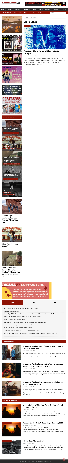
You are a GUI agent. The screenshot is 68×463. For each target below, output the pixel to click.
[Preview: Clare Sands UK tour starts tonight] (45, 37)
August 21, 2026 (12, 133)
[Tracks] (11, 411)
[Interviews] (11, 352)
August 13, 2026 (28, 368)
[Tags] (34, 302)
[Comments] (55, 302)
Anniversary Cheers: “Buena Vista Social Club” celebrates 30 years (22, 330)
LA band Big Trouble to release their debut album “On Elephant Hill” (11, 175)
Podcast (56, 9)
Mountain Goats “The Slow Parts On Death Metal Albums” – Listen (43, 406)
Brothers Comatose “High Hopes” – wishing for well (18, 325)
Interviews (27, 9)
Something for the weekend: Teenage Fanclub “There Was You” (11, 130)
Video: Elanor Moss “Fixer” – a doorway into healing (18, 327)
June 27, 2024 (27, 443)
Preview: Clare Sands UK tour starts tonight (41, 52)
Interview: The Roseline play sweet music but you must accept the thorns (43, 383)
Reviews (9, 9)
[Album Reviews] (11, 429)
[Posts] (12, 302)
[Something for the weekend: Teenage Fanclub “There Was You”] (12, 206)
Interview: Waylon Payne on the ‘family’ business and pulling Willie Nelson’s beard (43, 365)
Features (17, 9)
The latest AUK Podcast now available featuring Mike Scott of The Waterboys (25, 322)
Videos (34, 9)
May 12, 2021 (27, 409)
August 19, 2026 (28, 350)
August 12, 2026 (28, 386)
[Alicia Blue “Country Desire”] (12, 143)
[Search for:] (58, 12)
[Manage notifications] (64, 459)
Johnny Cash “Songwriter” (33, 441)
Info (63, 9)
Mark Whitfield (40, 56)
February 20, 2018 (28, 425)
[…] (41, 64)
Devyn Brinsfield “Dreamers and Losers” (11, 189)
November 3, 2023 (29, 56)
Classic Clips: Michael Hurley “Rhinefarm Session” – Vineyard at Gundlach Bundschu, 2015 (11, 159)
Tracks (41, 9)
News (2, 9)
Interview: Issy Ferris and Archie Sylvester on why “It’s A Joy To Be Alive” (43, 347)
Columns (48, 9)
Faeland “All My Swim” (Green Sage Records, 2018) (43, 423)
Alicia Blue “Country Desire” (11, 144)
